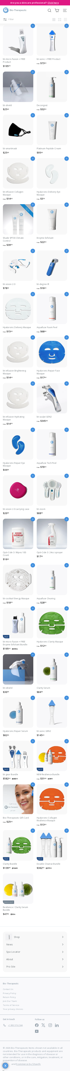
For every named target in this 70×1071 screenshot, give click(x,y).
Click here (53, 2)
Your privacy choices (13, 1009)
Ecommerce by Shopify (28, 1064)
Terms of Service (11, 1005)
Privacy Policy (9, 993)
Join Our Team (10, 1001)
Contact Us (8, 989)
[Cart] (57, 10)
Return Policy (9, 997)
